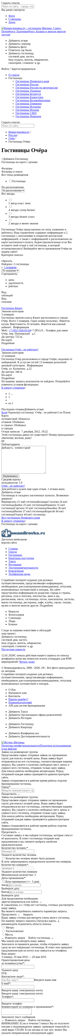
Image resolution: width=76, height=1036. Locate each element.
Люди (11, 22)
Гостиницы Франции (28, 116)
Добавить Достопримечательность (29, 736)
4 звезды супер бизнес (21, 209)
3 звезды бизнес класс (21, 216)
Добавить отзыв (34, 409)
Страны (13, 548)
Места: (9, 934)
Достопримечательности (23, 567)
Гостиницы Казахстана (29, 97)
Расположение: (14, 931)
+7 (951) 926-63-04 (20, 330)
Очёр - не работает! (13, 485)
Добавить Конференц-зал (23, 733)
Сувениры (14, 19)
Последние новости (13, 649)
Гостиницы (19, 181)
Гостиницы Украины (28, 90)
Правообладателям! (20, 702)
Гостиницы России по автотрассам (37, 87)
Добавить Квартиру (20, 727)
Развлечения (16, 570)
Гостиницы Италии (27, 109)
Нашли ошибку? (18, 699)
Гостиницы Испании (28, 106)
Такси (12, 561)
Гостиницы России (27, 84)
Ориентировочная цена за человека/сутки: (15, 962)
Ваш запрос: (8, 953)
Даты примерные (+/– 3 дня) (22, 881)
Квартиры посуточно (21, 558)
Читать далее (27, 661)
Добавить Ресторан (20, 717)
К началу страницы (13, 387)
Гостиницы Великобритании (33, 100)
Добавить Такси (18, 711)
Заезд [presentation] (4, 884)
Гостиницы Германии (29, 103)
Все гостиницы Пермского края (20, 517)
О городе (13, 74)
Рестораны (14, 564)
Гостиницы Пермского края (32, 81)
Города (12, 551)
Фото (11, 15)
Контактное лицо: (12, 976)
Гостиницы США (26, 113)
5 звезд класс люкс (19, 203)
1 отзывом (10, 267)
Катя (4, 412)
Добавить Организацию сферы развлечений (35, 714)
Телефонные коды (19, 574)
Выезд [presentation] (5, 891)
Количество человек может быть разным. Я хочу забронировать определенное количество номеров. (36, 860)
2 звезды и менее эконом (23, 223)
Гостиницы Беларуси (28, 93)
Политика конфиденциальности (20, 745)
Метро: (9, 927)
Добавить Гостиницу (21, 724)
